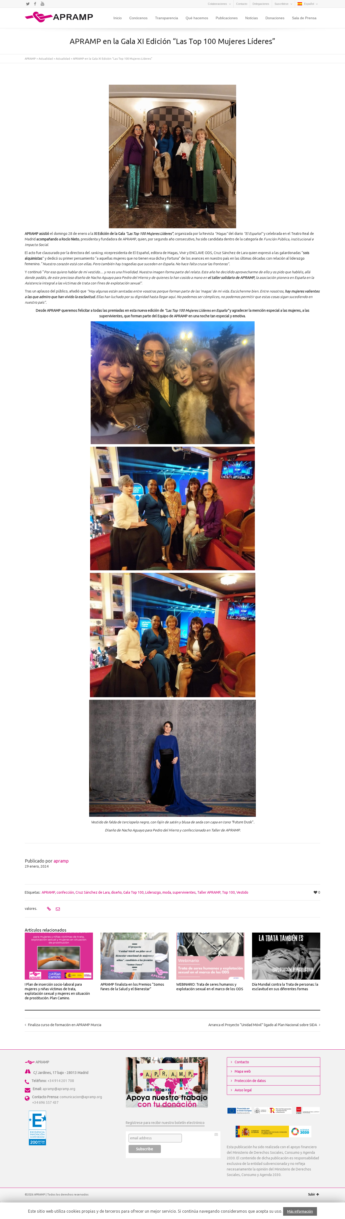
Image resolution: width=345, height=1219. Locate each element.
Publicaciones (227, 18)
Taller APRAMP (208, 892)
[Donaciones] (167, 1082)
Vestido (242, 892)
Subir (311, 1194)
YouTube (42, 4)
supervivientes (184, 892)
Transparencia (166, 18)
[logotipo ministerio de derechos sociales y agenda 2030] (273, 1131)
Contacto (241, 3)
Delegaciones (261, 3)
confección (65, 892)
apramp (61, 860)
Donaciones (274, 18)
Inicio (117, 18)
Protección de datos (250, 1081)
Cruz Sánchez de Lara (93, 892)
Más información (300, 1211)
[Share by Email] (57, 909)
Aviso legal (243, 1090)
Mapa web (243, 1071)
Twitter (28, 4)
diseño (116, 892)
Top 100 (228, 892)
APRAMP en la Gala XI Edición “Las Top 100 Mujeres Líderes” (112, 58)
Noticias (251, 18)
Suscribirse (281, 3)
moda (166, 892)
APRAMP (30, 58)
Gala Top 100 (133, 892)
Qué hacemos (197, 18)
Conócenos (138, 18)
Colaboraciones (217, 3)
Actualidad (46, 58)
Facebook (35, 4)
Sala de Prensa (304, 18)
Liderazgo (153, 892)
